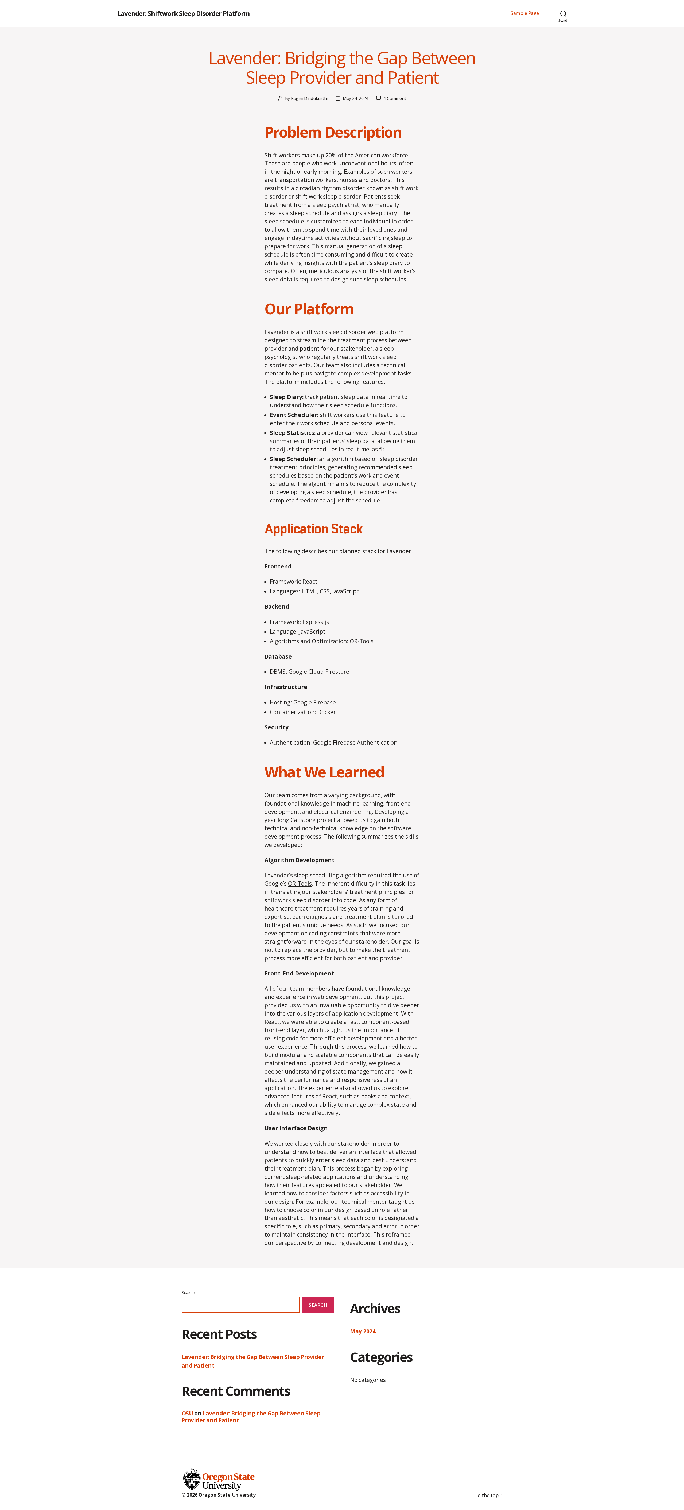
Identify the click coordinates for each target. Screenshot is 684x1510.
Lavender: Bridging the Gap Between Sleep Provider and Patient (342, 67)
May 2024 (363, 1331)
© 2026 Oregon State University (219, 1495)
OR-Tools (300, 883)
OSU (187, 1413)
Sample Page (525, 13)
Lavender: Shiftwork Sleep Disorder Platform (184, 13)
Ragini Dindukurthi (309, 98)
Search (188, 1293)
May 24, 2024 (355, 98)
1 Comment (395, 98)
